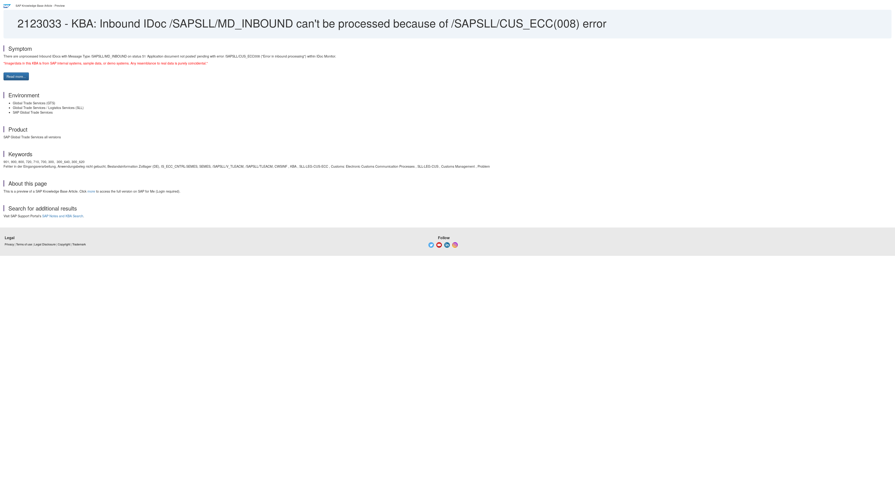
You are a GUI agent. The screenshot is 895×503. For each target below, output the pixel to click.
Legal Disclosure (45, 244)
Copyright (64, 244)
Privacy (9, 244)
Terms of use (24, 244)
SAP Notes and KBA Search (62, 216)
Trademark (79, 244)
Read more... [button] (16, 76)
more (91, 191)
